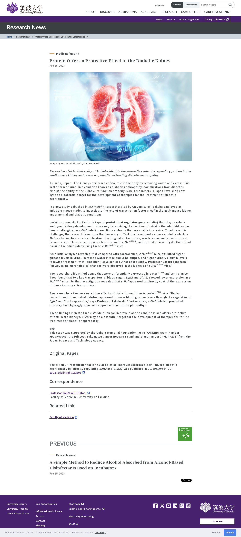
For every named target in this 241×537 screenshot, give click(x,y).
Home (9, 36)
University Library (17, 504)
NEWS (159, 19)
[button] (108, 532)
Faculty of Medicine (62, 417)
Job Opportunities (46, 504)
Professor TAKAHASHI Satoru (68, 393)
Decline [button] (216, 532)
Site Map (41, 525)
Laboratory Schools (18, 513)
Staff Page (74, 504)
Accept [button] (230, 532)
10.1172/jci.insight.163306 (65, 372)
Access (39, 516)
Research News (23, 36)
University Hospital (17, 508)
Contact (40, 520)
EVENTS (171, 19)
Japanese (159, 4)
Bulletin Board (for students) (85, 508)
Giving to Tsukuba (215, 19)
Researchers (191, 4)
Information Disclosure (49, 511)
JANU (72, 523)
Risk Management (189, 19)
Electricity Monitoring (81, 516)
